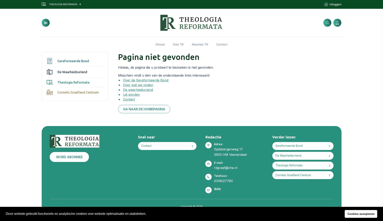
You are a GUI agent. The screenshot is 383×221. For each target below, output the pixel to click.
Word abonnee (69, 157)
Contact (221, 44)
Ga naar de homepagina (144, 109)
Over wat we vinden (138, 85)
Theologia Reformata (63, 4)
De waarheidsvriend (138, 90)
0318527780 (223, 181)
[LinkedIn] (46, 23)
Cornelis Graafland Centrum (78, 92)
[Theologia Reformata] (191, 22)
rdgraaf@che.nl (225, 168)
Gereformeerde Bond (73, 61)
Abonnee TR (200, 44)
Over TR (178, 44)
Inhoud (160, 44)
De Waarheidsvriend (72, 72)
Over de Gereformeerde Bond (145, 80)
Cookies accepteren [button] (361, 213)
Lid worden (131, 95)
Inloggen (336, 4)
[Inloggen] (337, 23)
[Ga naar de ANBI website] (54, 206)
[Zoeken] (327, 23)
